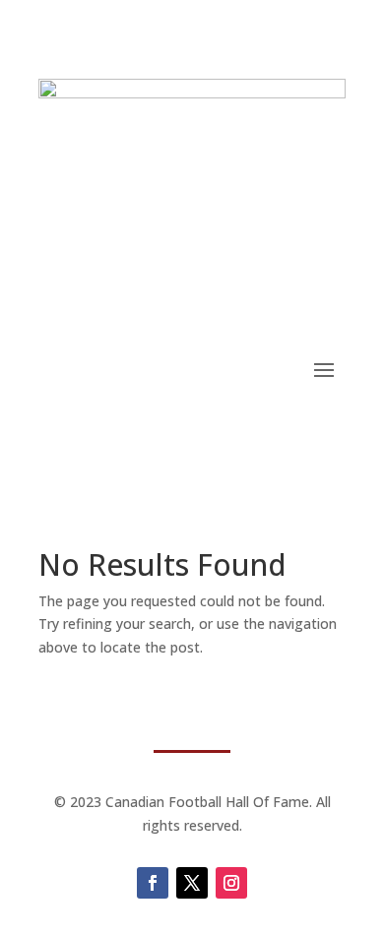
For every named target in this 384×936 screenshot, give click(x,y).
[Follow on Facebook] (152, 883)
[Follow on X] (192, 883)
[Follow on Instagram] (231, 883)
